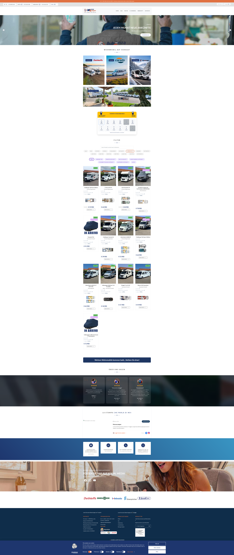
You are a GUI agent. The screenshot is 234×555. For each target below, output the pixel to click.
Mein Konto (220, 4)
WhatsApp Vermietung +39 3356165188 (90, 522)
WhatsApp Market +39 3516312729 (89, 524)
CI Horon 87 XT (108, 187)
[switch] (102, 552)
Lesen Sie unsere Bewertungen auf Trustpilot (92, 512)
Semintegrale (91, 288)
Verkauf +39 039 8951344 (88, 520)
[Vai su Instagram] (149, 433)
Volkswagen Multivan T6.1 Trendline (108, 286)
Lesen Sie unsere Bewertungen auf (127, 512)
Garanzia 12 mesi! (91, 238)
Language (226, 4)
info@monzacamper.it (87, 526)
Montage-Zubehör (121, 526)
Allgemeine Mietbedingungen (106, 522)
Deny (157, 551)
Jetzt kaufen (78, 34)
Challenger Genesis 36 (108, 237)
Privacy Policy (103, 524)
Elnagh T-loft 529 (125, 285)
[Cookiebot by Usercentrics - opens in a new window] (74, 553)
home (117, 10)
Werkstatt (140, 10)
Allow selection (157, 547)
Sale (121, 10)
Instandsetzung (120, 524)
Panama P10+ (91, 237)
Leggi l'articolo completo (120, 432)
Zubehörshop (120, 522)
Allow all (157, 543)
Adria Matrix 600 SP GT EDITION (91, 286)
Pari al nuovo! (143, 190)
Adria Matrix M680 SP (126, 237)
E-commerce (133, 10)
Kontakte (147, 10)
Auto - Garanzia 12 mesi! (108, 288)
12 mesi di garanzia (91, 189)
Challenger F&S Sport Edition (143, 237)
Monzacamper (117, 424)
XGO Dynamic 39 (126, 187)
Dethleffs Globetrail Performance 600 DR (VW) (143, 188)
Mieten (126, 10)
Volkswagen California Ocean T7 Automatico (91, 335)
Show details (130, 551)
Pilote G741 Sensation (143, 285)
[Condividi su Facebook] (146, 433)
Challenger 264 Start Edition (91, 187)
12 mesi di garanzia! (108, 189)
